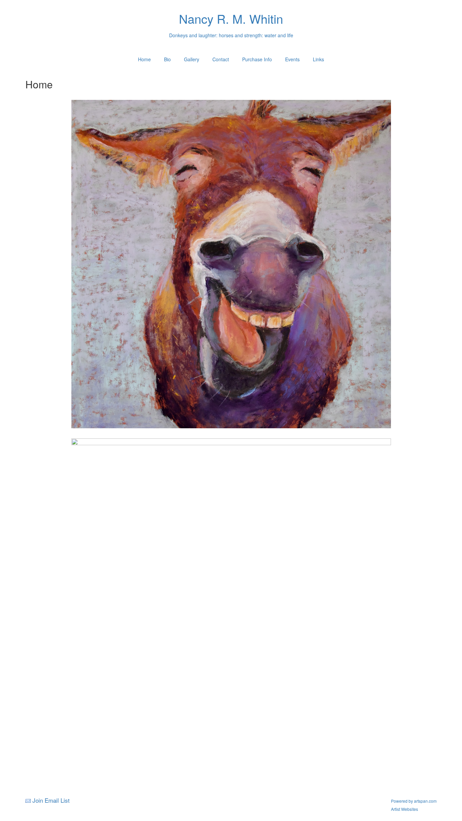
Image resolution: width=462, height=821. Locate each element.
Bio (167, 59)
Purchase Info (257, 59)
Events (292, 59)
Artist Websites (404, 809)
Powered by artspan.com (414, 801)
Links (318, 59)
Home (144, 59)
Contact (220, 59)
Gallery (191, 59)
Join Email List (51, 800)
